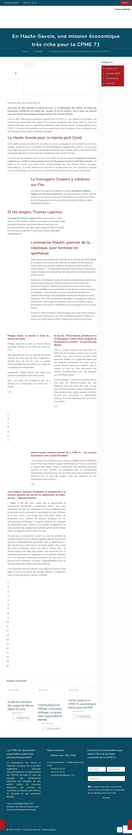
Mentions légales (48, 829)
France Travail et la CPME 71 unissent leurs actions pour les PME (82, 704)
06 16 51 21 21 (30, 3)
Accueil (25, 51)
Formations (111, 78)
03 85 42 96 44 (11, 3)
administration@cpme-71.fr (63, 775)
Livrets (109, 83)
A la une (109, 68)
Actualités (38, 51)
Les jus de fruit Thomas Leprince (22, 218)
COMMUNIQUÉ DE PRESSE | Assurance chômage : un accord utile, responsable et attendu (50, 712)
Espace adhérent (123, 9)
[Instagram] (118, 3)
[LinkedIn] (114, 3)
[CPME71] (23, 20)
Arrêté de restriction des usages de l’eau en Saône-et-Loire (21, 705)
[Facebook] (111, 3)
